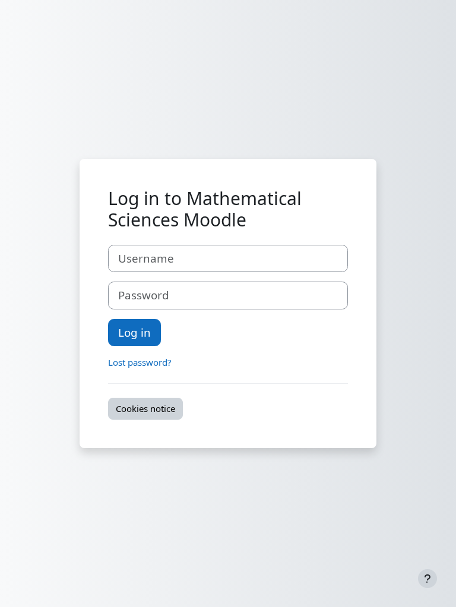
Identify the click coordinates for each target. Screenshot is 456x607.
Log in (134, 332)
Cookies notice (145, 408)
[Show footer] (427, 578)
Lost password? (140, 362)
